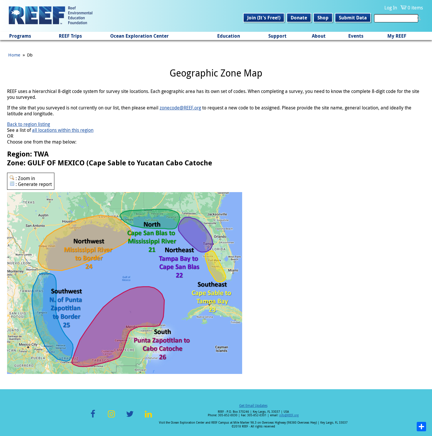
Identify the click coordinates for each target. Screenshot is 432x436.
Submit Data (353, 17)
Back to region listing (28, 124)
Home (14, 55)
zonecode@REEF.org (180, 107)
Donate (299, 17)
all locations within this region (62, 130)
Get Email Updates (253, 405)
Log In (390, 7)
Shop (323, 17)
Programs (20, 36)
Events (356, 36)
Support (277, 36)
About (319, 36)
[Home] (50, 16)
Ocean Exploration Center (139, 36)
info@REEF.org (289, 415)
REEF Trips (70, 36)
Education (228, 36)
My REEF (396, 36)
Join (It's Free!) (263, 17)
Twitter (130, 417)
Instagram (111, 417)
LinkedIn (148, 417)
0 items (415, 7)
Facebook (93, 417)
